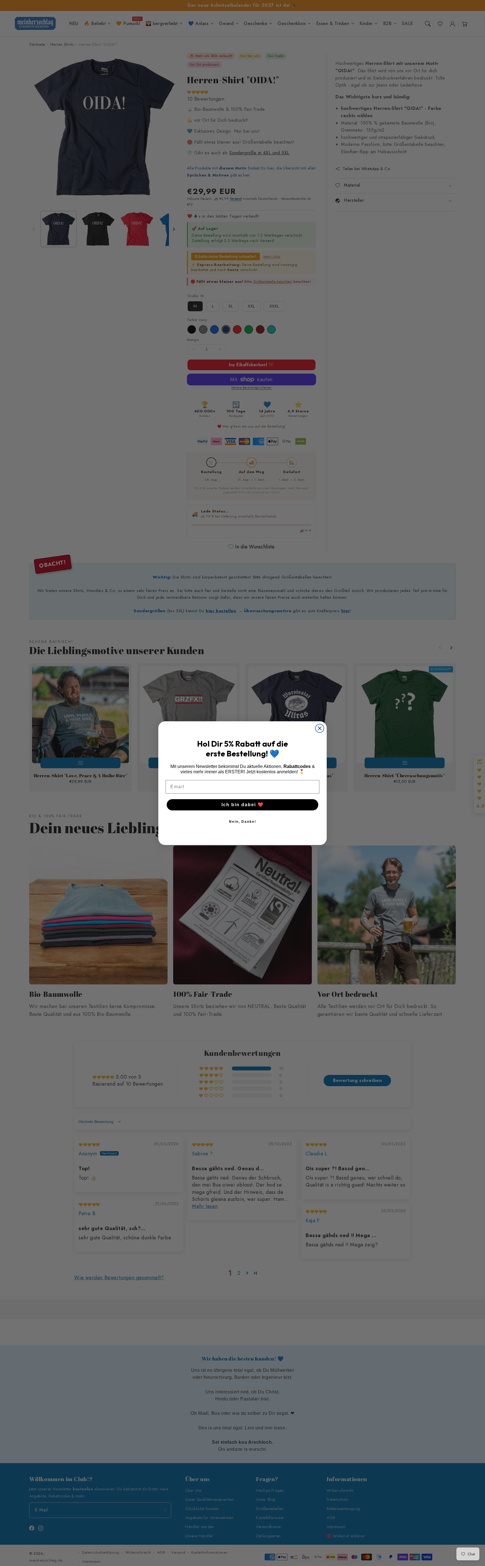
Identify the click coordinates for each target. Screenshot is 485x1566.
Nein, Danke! (242, 822)
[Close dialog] (319, 728)
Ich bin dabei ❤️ (242, 804)
